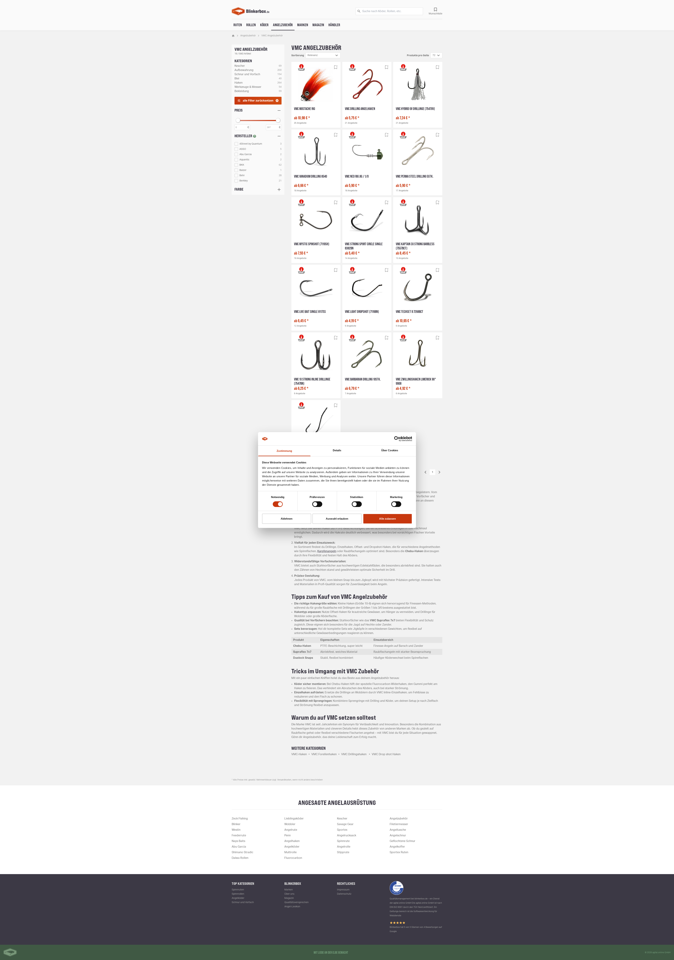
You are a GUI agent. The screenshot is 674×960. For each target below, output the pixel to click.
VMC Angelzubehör (272, 35)
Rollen (251, 25)
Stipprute (343, 852)
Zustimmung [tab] (284, 450)
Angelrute (290, 829)
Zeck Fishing (240, 818)
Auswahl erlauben (337, 518)
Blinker (236, 824)
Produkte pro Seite (418, 55)
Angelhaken (292, 841)
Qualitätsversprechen (296, 902)
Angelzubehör (283, 25)
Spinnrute (343, 841)
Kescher (342, 818)
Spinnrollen (238, 894)
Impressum (343, 890)
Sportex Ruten (399, 852)
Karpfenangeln (326, 551)
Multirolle (290, 852)
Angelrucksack (346, 835)
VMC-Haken (299, 754)
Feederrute (239, 835)
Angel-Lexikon (292, 906)
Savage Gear (345, 824)
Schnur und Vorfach (243, 902)
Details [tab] (337, 450)
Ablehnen (287, 518)
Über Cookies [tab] (389, 450)
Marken (302, 25)
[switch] (317, 504)
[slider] (238, 120)
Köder (264, 25)
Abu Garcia (239, 846)
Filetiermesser (399, 824)
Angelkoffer (397, 846)
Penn (287, 835)
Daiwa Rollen (240, 858)
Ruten (237, 25)
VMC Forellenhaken (324, 754)
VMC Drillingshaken (354, 754)
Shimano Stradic (242, 852)
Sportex (342, 829)
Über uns (289, 894)
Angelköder (291, 846)
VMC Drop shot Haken (386, 754)
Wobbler (289, 824)
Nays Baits (238, 841)
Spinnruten (238, 890)
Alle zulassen (387, 518)
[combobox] (323, 55)
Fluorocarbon (293, 858)
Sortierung (297, 55)
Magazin (318, 25)
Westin (236, 829)
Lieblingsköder (294, 818)
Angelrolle (343, 846)
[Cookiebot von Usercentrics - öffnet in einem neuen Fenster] (396, 438)
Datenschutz (344, 894)
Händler (334, 25)
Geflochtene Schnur (402, 841)
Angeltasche (398, 829)
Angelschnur (398, 835)
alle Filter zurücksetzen (258, 100)
